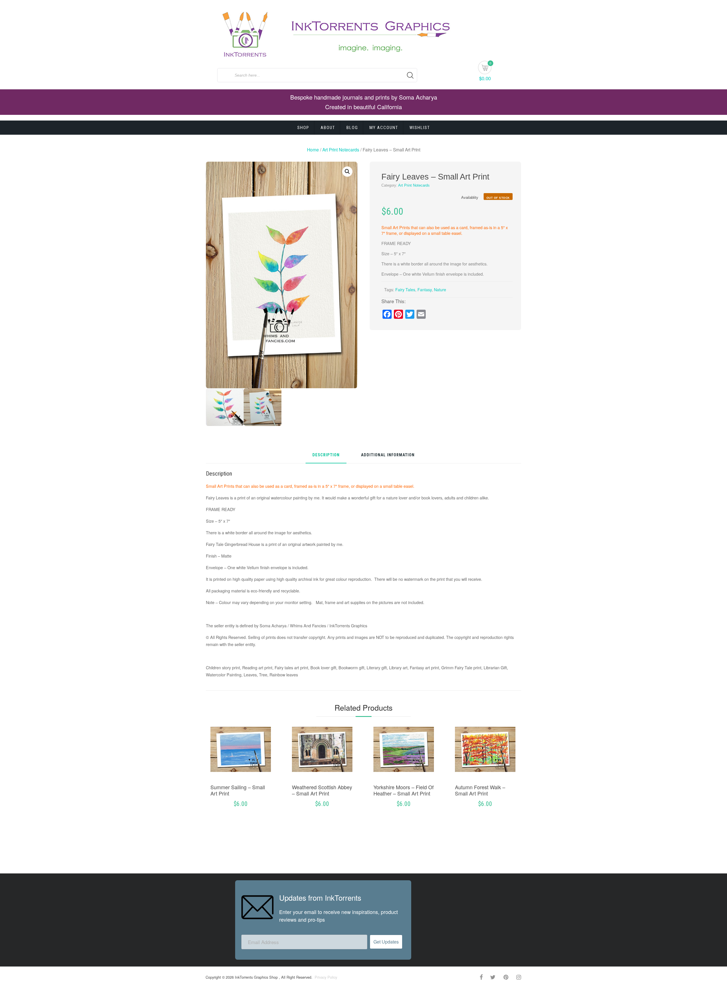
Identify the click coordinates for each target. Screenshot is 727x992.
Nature (440, 289)
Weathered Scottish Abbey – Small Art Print (322, 790)
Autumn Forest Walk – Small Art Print (480, 790)
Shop (303, 127)
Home (313, 149)
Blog (352, 127)
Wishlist (420, 127)
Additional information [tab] (388, 455)
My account (383, 127)
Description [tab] (326, 455)
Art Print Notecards (340, 149)
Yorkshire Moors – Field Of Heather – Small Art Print (403, 790)
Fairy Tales (405, 289)
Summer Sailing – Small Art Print (237, 790)
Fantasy (424, 289)
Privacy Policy (325, 977)
